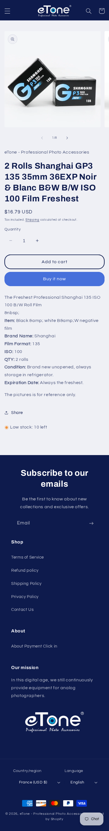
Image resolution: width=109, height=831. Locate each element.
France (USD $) (33, 782)
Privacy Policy (25, 597)
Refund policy (24, 570)
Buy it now (54, 279)
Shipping (32, 219)
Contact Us (22, 610)
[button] (7, 10)
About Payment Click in (34, 646)
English (77, 782)
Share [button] (17, 413)
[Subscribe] (91, 523)
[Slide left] (42, 138)
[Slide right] (67, 138)
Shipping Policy (26, 584)
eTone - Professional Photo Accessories (54, 813)
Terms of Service (27, 557)
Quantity (12, 229)
